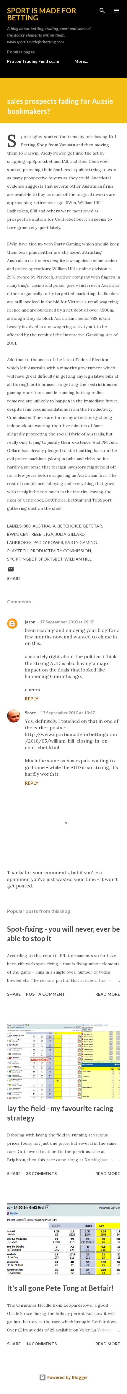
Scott (30, 712)
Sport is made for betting (41, 14)
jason (30, 621)
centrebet (32, 534)
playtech (17, 550)
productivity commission (60, 550)
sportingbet (22, 558)
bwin (12, 534)
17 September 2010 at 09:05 (67, 621)
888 (27, 525)
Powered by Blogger (67, 1377)
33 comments (41, 1173)
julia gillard (70, 534)
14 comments (41, 1343)
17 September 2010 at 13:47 (67, 712)
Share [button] (14, 578)
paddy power (48, 542)
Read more (107, 994)
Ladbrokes (19, 542)
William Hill (78, 558)
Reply (31, 698)
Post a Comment (45, 994)
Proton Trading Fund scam (33, 61)
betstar (92, 525)
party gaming (81, 542)
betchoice (70, 525)
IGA (49, 534)
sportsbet (50, 558)
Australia (44, 525)
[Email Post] (10, 571)
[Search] (102, 10)
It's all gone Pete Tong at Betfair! (60, 1288)
